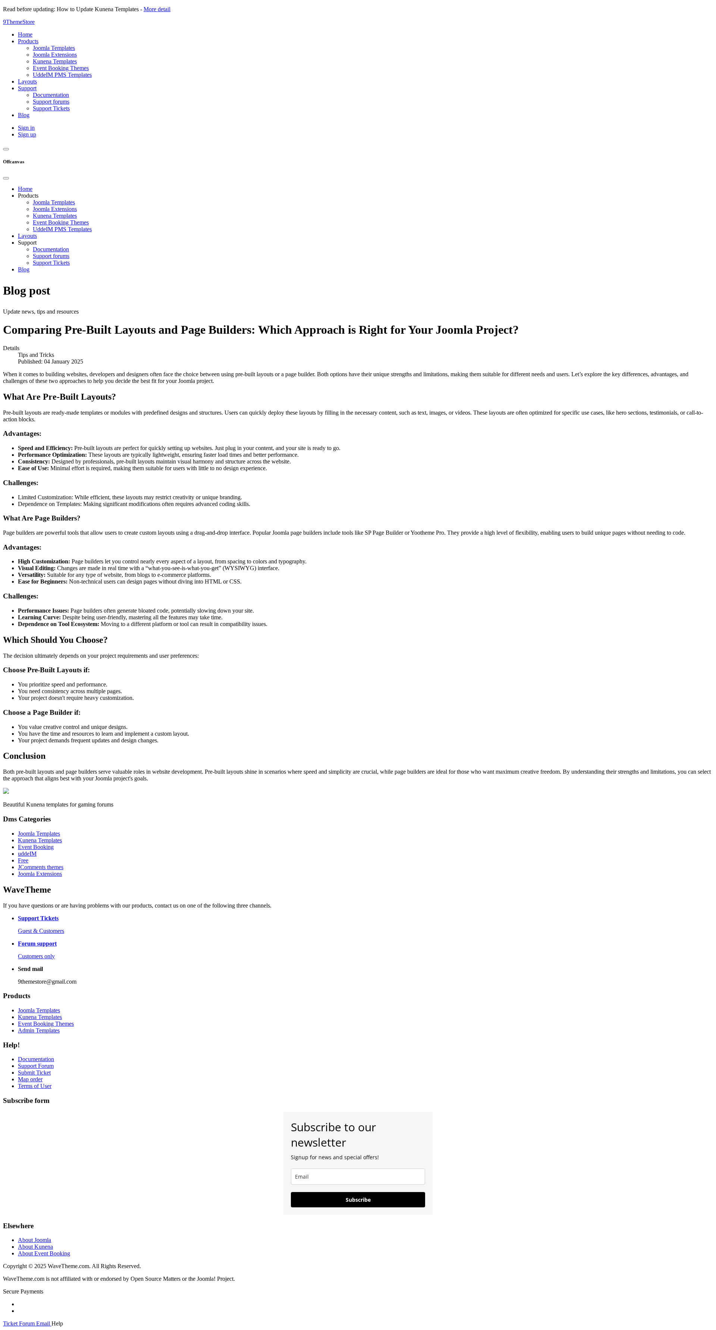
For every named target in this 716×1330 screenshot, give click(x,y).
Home (25, 189)
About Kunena (35, 1246)
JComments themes (40, 867)
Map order (30, 1079)
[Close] (6, 178)
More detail (157, 9)
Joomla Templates (54, 202)
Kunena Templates (55, 216)
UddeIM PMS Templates (62, 229)
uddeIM (27, 853)
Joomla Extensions (55, 209)
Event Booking (36, 847)
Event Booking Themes (61, 222)
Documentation (51, 249)
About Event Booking (44, 1253)
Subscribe (358, 1199)
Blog (23, 269)
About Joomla (34, 1240)
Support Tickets (51, 263)
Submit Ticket (34, 1072)
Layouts (27, 236)
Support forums (51, 256)
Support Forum (36, 1066)
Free (23, 860)
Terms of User (34, 1086)
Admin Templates (39, 1030)
